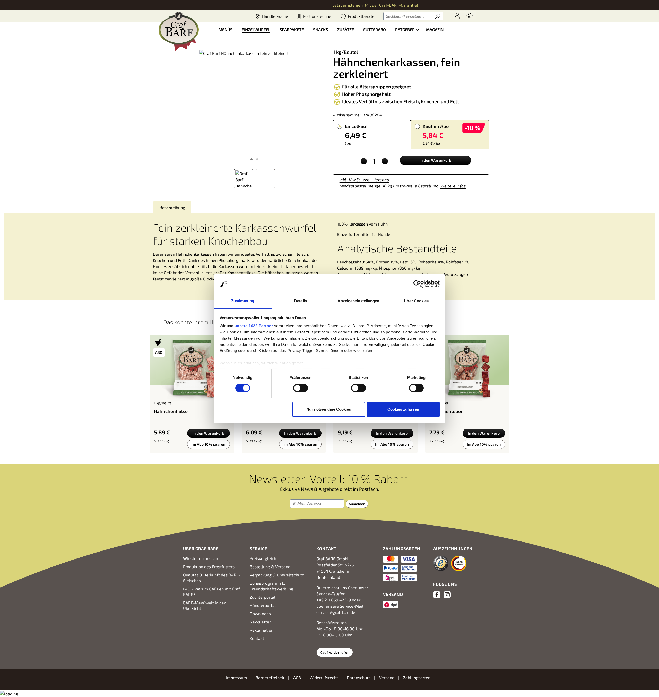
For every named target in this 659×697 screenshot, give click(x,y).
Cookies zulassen (403, 409)
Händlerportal (263, 605)
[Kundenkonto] (456, 16)
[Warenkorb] (469, 16)
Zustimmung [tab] (242, 301)
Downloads (260, 613)
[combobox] (408, 16)
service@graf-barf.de (335, 612)
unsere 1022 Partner (254, 326)
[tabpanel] (411, 162)
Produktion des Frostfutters (209, 566)
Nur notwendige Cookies (328, 409)
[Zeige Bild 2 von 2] (257, 159)
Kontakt (257, 638)
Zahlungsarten (416, 677)
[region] (254, 117)
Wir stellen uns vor (200, 558)
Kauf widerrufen (335, 652)
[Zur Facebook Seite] (438, 595)
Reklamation (261, 629)
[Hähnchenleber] (467, 370)
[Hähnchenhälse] (192, 370)
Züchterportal (262, 597)
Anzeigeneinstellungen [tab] (358, 301)
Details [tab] (300, 301)
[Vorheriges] (187, 105)
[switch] (300, 388)
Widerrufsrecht (324, 677)
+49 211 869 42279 (333, 599)
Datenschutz (359, 677)
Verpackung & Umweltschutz (277, 574)
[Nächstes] (322, 105)
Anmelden (357, 504)
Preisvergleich (263, 558)
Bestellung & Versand (270, 566)
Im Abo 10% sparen (209, 444)
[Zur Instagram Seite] (448, 595)
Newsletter (260, 621)
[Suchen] (438, 16)
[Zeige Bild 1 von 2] (251, 159)
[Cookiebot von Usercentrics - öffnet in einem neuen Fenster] (417, 284)
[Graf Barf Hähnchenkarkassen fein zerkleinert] (254, 105)
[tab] (372, 134)
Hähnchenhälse (171, 411)
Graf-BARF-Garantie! (398, 5)
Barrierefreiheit (270, 677)
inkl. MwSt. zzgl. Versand (364, 179)
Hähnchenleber (446, 411)
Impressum (237, 677)
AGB (297, 677)
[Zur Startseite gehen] (178, 31)
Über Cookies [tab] (416, 301)
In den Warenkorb (436, 160)
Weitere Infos (453, 185)
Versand (387, 677)
